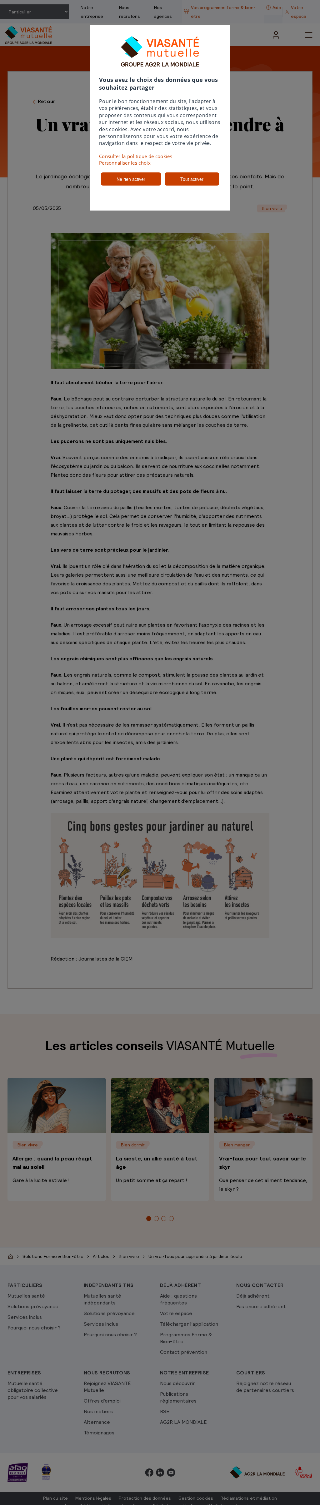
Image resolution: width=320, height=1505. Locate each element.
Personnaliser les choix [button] (125, 163)
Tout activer (191, 179)
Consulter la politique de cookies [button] (135, 156)
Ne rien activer (131, 179)
